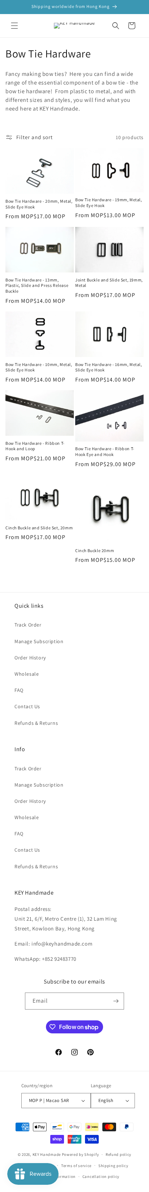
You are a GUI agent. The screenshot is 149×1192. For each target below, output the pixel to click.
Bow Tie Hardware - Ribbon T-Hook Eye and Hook (105, 451)
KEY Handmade (47, 1154)
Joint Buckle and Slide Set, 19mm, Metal (109, 282)
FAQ (19, 690)
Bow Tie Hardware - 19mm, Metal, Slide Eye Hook (108, 202)
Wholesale (26, 674)
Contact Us (27, 706)
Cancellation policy (100, 1176)
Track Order (28, 624)
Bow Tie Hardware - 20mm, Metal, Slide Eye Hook (39, 204)
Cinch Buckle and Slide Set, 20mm (39, 527)
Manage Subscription (38, 641)
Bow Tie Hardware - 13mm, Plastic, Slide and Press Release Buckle (36, 285)
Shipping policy (113, 1165)
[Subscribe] (116, 1001)
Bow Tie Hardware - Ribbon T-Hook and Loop (35, 446)
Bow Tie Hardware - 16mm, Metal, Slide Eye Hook (108, 367)
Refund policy (118, 1154)
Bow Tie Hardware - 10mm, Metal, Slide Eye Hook (38, 367)
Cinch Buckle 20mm (94, 550)
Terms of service (76, 1165)
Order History (30, 657)
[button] (14, 26)
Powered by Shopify (80, 1154)
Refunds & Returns (36, 723)
